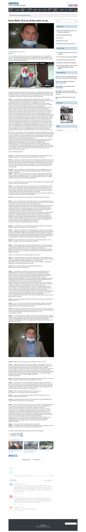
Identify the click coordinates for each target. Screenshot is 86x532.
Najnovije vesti (11, 9)
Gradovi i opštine (23, 9)
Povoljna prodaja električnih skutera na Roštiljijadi (67, 62)
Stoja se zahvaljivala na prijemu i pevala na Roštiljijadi (67, 57)
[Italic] (16, 476)
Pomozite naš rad (55, 9)
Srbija (40, 10)
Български (71, 10)
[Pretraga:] (72, 2)
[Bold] (14, 476)
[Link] (27, 476)
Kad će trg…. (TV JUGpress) (44, 449)
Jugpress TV (50, 9)
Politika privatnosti (43, 525)
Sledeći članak (36, 459)
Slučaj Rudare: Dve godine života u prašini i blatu (66, 43)
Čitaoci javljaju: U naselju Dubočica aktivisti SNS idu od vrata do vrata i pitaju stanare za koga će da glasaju (66, 77)
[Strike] (19, 476)
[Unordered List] (23, 476)
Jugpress (15, 51)
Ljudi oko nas (30, 9)
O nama (76, 9)
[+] (30, 475)
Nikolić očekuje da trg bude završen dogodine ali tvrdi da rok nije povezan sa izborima (15, 451)
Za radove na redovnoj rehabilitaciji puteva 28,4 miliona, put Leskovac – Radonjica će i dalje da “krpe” (30, 451)
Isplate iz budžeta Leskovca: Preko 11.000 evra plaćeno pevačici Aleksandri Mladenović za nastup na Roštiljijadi (67, 67)
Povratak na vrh (47, 526)
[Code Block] (26, 476)
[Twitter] (74, 6)
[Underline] (18, 476)
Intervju (44, 10)
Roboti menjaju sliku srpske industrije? (65, 35)
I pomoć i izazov (16, 15)
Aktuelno (17, 10)
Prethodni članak (27, 459)
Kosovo (35, 10)
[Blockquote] (24, 476)
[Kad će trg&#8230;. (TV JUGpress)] (46, 445)
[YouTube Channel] (76, 6)
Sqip (66, 10)
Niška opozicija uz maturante (63, 40)
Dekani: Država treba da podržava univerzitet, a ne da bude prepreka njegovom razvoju (67, 31)
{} (29, 475)
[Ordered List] (21, 476)
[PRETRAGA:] (71, 523)
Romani (61, 10)
